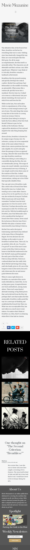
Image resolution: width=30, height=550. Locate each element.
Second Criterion (10, 24)
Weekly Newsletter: (15, 532)
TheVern (4, 461)
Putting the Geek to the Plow (15, 527)
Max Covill (13, 37)
